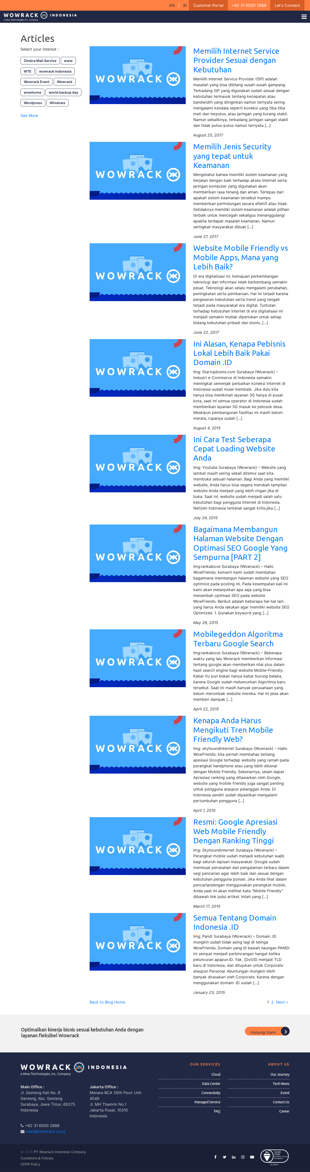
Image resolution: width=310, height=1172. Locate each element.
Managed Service (207, 1102)
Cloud (215, 1074)
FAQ (217, 1111)
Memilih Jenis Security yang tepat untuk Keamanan (232, 155)
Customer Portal (208, 5)
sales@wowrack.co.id (45, 1131)
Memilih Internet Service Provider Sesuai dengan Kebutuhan (236, 60)
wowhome (32, 92)
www (68, 61)
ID (185, 5)
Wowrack (64, 82)
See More (29, 115)
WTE (27, 71)
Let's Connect (287, 5)
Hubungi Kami (263, 1032)
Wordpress (33, 103)
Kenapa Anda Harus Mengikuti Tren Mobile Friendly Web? (233, 729)
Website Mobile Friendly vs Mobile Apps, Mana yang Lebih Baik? (240, 257)
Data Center (211, 1084)
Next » (282, 1002)
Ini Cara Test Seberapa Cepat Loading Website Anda (234, 448)
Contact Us (281, 1102)
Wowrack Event (36, 82)
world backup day (63, 92)
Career (284, 1111)
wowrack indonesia (55, 71)
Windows (57, 103)
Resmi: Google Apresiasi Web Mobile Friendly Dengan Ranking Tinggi (235, 831)
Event (285, 1093)
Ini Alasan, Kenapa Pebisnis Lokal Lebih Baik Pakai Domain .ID (239, 353)
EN (172, 5)
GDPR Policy (30, 1164)
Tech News (281, 1084)
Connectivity (211, 1093)
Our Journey (280, 1074)
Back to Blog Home (107, 1002)
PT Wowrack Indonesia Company (60, 1152)
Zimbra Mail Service (40, 61)
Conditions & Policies (37, 1158)
